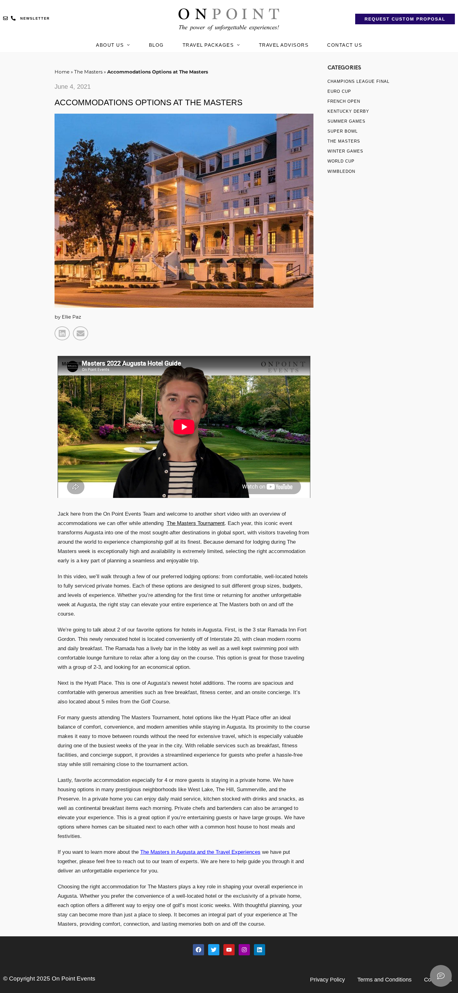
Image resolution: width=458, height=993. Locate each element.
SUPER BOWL (342, 131)
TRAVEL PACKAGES (208, 45)
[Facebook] (198, 949)
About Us (110, 45)
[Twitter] (213, 949)
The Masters (88, 72)
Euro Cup (339, 91)
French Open (343, 101)
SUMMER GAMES (346, 121)
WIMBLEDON (341, 171)
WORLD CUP (341, 161)
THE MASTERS (343, 141)
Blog (156, 45)
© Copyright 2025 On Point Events (49, 978)
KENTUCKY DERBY (348, 111)
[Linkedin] (259, 949)
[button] (62, 333)
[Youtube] (229, 949)
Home (62, 72)
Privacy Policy (327, 979)
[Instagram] (244, 949)
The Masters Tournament (196, 523)
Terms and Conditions (384, 979)
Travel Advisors (284, 45)
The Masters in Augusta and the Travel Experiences (200, 852)
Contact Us (344, 45)
